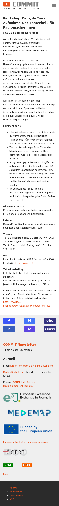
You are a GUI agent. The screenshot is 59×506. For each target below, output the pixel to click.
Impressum (15, 491)
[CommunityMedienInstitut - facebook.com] (9, 321)
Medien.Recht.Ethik (13, 371)
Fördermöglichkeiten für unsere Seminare (25, 441)
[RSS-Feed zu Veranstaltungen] (29, 465)
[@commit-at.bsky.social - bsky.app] (29, 321)
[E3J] (29, 397)
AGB (11, 499)
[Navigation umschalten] (54, 5)
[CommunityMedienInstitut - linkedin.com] (9, 329)
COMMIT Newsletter (19, 344)
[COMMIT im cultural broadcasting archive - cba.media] (50, 321)
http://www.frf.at (24, 262)
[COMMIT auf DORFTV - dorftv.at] (50, 329)
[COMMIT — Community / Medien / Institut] (21, 5)
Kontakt (14, 487)
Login (6, 474)
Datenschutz (16, 495)
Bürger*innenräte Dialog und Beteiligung (31, 365)
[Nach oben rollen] (52, 499)
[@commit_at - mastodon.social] (29, 329)
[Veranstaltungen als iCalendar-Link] (11, 465)
